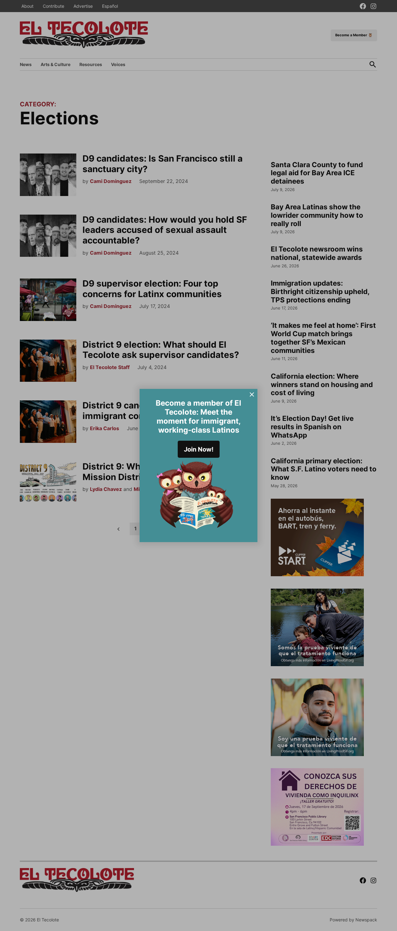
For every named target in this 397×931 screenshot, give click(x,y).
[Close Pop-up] (251, 394)
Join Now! (198, 449)
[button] (198, 465)
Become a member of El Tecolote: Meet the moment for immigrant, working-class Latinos (198, 416)
